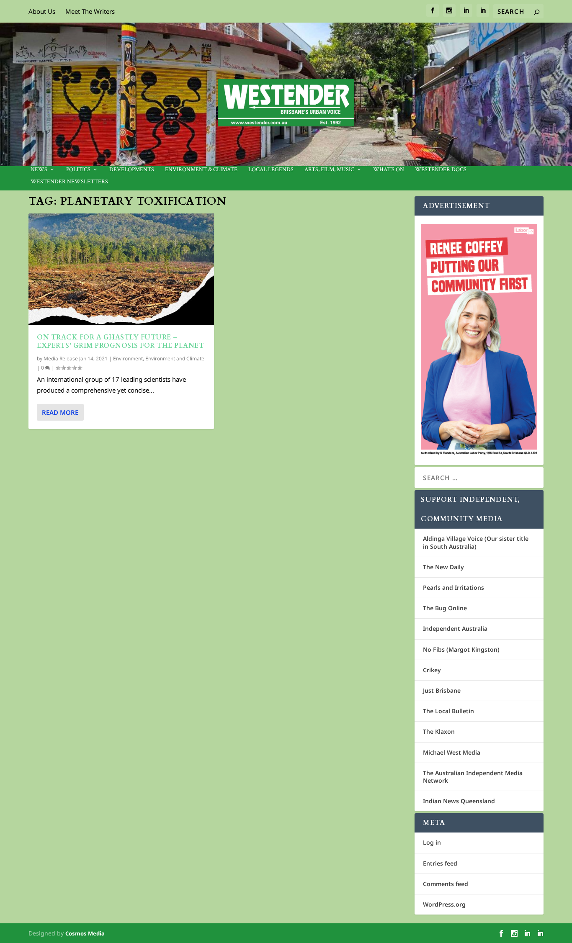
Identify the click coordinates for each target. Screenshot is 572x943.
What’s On (388, 169)
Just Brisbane (442, 690)
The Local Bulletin (448, 711)
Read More (60, 412)
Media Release (61, 358)
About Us (41, 11)
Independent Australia (455, 628)
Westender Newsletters (69, 181)
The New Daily (443, 567)
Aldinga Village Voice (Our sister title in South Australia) (475, 542)
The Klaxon (439, 731)
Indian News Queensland (459, 801)
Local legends (271, 169)
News (39, 169)
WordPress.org (444, 904)
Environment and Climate (174, 358)
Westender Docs (440, 169)
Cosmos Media (85, 933)
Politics (78, 169)
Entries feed (440, 863)
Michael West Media (451, 752)
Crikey (432, 670)
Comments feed (445, 884)
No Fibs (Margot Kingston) (461, 649)
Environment (128, 358)
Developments (131, 169)
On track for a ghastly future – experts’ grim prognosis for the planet (120, 342)
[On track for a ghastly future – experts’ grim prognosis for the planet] (121, 269)
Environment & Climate (201, 169)
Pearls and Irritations (453, 587)
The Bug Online (445, 608)
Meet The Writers (90, 11)
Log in (432, 842)
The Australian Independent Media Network (473, 776)
